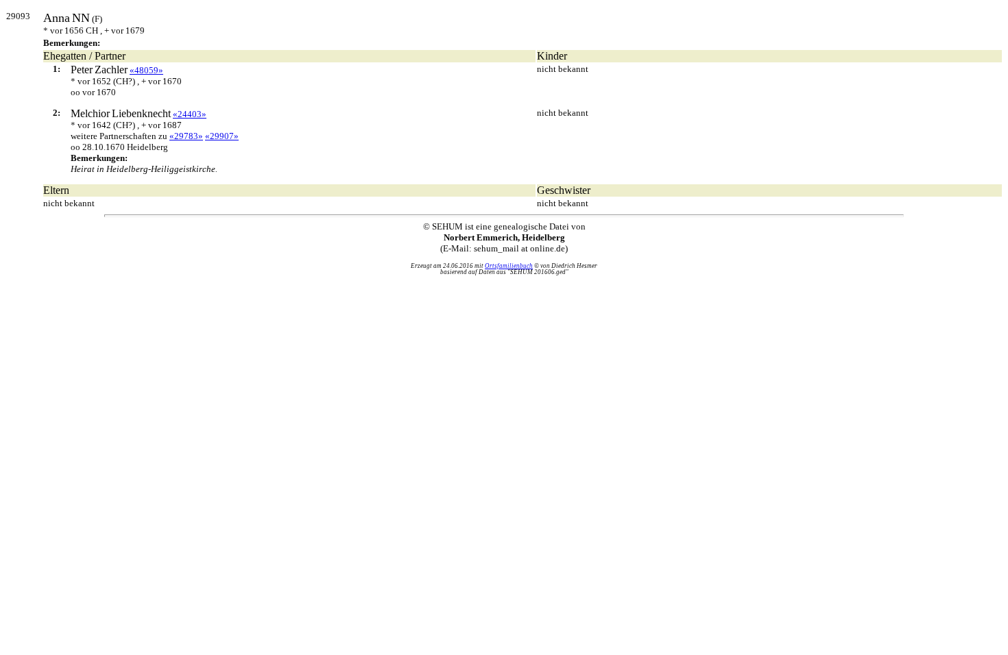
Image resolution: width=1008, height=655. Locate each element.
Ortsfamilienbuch (509, 265)
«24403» (189, 114)
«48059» (146, 70)
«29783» (186, 136)
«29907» (222, 136)
